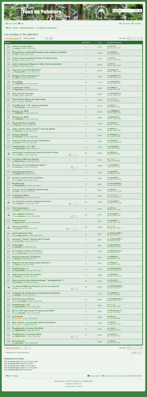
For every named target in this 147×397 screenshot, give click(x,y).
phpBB (67, 381)
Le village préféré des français (25, 159)
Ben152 (18, 259)
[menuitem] (21, 23)
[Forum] (73, 12)
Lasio (112, 328)
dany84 (112, 52)
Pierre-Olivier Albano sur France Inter (29, 99)
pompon (113, 70)
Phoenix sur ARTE (20, 111)
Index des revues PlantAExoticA (26, 70)
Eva (16, 288)
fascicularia (114, 245)
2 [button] (132, 38)
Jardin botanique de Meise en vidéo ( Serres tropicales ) (37, 64)
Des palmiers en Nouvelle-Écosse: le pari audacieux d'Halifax (39, 52)
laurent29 (18, 137)
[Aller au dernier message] (115, 46)
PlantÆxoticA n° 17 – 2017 (23, 146)
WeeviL (112, 129)
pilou (112, 208)
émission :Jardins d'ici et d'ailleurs (27, 178)
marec (20, 180)
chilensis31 (114, 81)
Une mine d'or (18, 341)
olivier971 (18, 318)
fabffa (17, 78)
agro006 (18, 174)
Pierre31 (113, 280)
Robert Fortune (19, 220)
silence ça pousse (20, 226)
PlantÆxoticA (18, 184)
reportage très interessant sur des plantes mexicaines (36, 293)
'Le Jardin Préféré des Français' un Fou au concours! (35, 286)
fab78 (112, 46)
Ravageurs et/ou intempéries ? (25, 76)
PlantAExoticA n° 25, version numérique (30, 105)
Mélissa (113, 152)
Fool (16, 54)
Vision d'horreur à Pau (22, 233)
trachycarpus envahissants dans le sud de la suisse (35, 152)
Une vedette (17, 82)
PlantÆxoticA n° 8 (20, 268)
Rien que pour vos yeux (22, 93)
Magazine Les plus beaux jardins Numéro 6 (31, 263)
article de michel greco (22, 46)
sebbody (18, 276)
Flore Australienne (20, 208)
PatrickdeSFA (20, 72)
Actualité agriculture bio (23, 172)
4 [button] (138, 38)
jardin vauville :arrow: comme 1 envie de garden (33, 129)
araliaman (113, 293)
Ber (16, 101)
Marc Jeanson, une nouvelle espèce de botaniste (33, 322)
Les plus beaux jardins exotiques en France (31, 201)
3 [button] (135, 38)
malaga (112, 87)
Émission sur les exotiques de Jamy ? (29, 165)
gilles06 (18, 295)
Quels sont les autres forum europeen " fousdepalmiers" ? (38, 280)
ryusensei (18, 167)
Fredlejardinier (115, 299)
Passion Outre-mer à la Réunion (26, 257)
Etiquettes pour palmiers (23, 299)
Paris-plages (17, 245)
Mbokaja (18, 247)
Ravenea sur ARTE (20, 117)
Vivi (16, 95)
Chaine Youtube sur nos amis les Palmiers (31, 141)
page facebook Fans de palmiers (26, 274)
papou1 (113, 334)
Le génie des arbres (21, 88)
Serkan (17, 48)
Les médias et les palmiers (21, 34)
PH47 (112, 322)
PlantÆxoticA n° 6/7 (21, 305)
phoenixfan (19, 241)
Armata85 (113, 146)
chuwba (18, 142)
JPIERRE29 (19, 84)
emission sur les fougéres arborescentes (30, 189)
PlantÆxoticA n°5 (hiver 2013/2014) (27, 328)
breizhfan (21, 216)
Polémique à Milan (20, 195)
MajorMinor (114, 75)
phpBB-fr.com (77, 383)
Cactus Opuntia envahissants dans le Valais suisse (34, 58)
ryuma (17, 264)
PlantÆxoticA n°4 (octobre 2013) (26, 334)
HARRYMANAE (115, 286)
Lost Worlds (17, 317)
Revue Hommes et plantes (23, 123)
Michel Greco (20, 161)
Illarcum (18, 125)
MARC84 (113, 256)
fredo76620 (22, 301)
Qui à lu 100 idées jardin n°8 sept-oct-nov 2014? (33, 311)
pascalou (18, 228)
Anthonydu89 (115, 233)
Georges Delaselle (20, 135)
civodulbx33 (114, 93)
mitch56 (113, 220)
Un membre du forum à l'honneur (27, 251)
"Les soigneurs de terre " (23, 214)
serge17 (18, 210)
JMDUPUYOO (20, 330)
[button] (141, 38)
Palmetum (114, 117)
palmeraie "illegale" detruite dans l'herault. (31, 239)
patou (112, 105)
